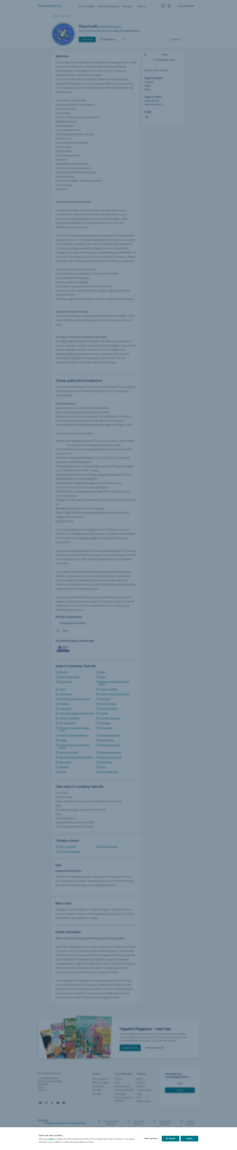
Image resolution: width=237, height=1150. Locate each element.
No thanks (170, 1138)
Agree (189, 1138)
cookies (51, 1139)
